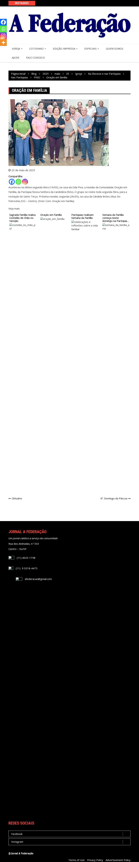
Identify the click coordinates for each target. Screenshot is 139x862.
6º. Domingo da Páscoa (114, 498)
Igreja (16, 48)
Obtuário (17, 498)
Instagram (17, 841)
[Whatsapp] (18, 182)
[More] (3, 42)
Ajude (15, 57)
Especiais (90, 48)
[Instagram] (25, 182)
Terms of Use (76, 860)
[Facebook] (12, 182)
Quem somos (114, 48)
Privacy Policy (95, 860)
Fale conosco (35, 57)
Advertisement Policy (118, 860)
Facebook (16, 834)
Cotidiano (36, 48)
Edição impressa (64, 48)
